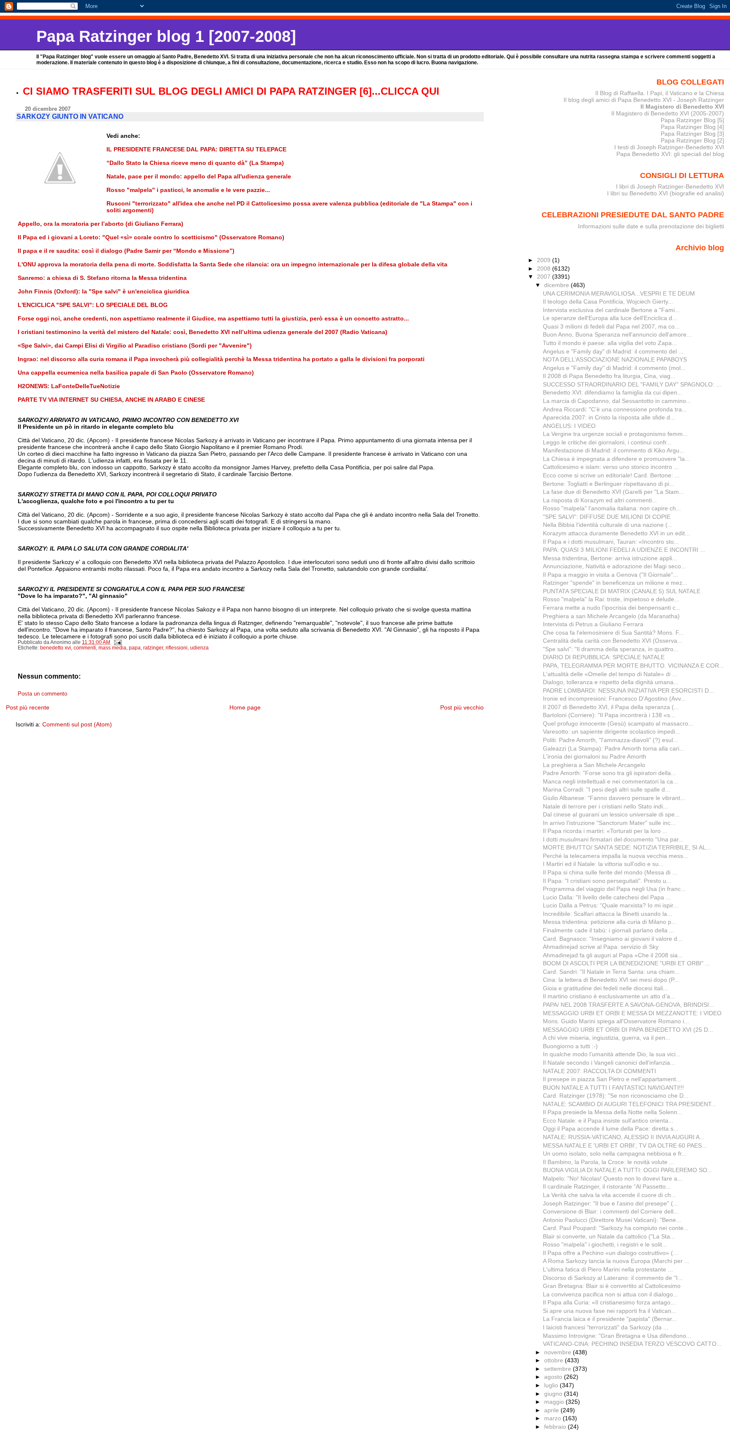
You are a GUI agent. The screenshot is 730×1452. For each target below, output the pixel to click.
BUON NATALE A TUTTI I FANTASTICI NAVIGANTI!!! (613, 1087)
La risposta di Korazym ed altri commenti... (600, 500)
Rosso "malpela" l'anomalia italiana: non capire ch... (612, 508)
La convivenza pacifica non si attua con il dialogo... (610, 1294)
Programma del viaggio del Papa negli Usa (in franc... (614, 888)
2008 (544, 268)
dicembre (557, 285)
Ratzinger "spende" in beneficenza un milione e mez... (615, 582)
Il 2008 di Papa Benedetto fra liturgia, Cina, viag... (609, 376)
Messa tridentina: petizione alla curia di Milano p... (609, 921)
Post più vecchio (462, 707)
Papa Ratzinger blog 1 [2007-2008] (166, 36)
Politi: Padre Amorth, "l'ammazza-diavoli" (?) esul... (610, 740)
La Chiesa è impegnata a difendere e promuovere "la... (616, 458)
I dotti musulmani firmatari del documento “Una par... (613, 839)
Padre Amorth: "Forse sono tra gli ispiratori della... (609, 773)
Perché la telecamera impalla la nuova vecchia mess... (615, 855)
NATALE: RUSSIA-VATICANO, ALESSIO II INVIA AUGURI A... (624, 1137)
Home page (245, 707)
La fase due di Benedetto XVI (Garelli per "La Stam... (613, 491)
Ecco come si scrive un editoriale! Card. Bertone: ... (611, 475)
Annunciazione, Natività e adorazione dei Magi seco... (614, 566)
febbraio (556, 1426)
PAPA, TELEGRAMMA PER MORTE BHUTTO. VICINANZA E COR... (633, 665)
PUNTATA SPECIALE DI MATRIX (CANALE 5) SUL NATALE (621, 591)
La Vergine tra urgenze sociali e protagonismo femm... (615, 433)
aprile (552, 1410)
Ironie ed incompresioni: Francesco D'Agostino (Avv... (614, 698)
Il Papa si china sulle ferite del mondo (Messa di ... (610, 872)
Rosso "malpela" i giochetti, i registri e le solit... (605, 1244)
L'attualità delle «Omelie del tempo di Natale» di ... (610, 674)
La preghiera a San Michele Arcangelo (594, 765)
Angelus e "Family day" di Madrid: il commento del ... (613, 351)
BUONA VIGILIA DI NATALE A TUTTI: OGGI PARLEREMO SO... (627, 1170)
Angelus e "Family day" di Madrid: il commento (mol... (614, 367)
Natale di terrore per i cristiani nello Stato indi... (605, 806)
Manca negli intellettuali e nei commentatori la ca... (610, 781)
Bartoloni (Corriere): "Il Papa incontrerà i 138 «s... (609, 715)
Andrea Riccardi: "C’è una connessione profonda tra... (615, 409)
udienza (199, 647)
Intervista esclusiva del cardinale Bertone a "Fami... (611, 310)
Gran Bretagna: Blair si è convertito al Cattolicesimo (612, 1285)
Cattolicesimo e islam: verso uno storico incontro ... (611, 466)
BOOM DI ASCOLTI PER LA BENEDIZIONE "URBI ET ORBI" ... (626, 963)
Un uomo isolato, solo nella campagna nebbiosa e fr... (614, 1153)
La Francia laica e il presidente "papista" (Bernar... (610, 1318)
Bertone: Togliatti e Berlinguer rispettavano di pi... (608, 483)
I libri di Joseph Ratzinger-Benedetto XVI (670, 186)
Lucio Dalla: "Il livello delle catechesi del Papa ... (607, 897)
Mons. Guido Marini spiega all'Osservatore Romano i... (616, 1021)
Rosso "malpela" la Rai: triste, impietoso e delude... (611, 599)
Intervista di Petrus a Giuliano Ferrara (593, 624)
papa (135, 647)
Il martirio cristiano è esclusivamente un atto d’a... (609, 996)
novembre (558, 1352)
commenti (85, 647)
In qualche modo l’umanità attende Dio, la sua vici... (612, 1054)
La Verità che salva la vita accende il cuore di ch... (609, 1195)
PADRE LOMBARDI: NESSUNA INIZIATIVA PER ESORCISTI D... (628, 690)
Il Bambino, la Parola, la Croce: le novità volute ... (608, 1162)
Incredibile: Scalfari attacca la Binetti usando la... (607, 913)
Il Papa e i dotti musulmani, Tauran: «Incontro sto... (611, 541)
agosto (554, 1376)
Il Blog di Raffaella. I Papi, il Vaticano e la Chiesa (659, 93)
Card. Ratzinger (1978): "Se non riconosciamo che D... (616, 1095)
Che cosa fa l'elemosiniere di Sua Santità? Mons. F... (613, 632)
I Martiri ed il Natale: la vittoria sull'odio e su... (603, 863)
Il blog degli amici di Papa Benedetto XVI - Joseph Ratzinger (644, 99)
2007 (544, 276)
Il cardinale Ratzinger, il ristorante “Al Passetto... (607, 1186)
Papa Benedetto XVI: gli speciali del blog (670, 154)
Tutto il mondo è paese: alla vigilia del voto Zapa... (610, 343)
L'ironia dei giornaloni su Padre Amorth (594, 756)
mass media (112, 647)
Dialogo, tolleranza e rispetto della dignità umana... (610, 682)
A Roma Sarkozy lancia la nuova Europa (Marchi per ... (616, 1260)
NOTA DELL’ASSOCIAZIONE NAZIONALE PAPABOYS (615, 359)
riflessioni (177, 647)
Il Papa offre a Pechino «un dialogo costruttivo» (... (610, 1252)
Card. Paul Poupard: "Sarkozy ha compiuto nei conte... (616, 1228)
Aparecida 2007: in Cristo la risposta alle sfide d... (609, 417)
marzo (553, 1418)
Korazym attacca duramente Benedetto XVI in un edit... (616, 533)
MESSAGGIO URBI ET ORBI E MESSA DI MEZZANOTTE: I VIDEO (632, 1013)
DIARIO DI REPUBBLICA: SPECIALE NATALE (604, 657)
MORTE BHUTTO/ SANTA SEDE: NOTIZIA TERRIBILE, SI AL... (627, 847)
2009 (544, 260)
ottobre (554, 1360)
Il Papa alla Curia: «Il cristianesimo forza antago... (609, 1302)
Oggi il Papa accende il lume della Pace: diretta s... (610, 1128)
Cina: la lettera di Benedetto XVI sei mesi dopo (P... (611, 979)
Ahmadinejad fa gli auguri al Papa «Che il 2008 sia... (613, 955)
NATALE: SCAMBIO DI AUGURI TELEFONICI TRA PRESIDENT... (629, 1104)
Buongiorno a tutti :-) (570, 1046)
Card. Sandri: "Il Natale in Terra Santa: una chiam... (611, 971)
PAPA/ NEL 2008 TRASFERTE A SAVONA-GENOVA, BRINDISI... (628, 1004)
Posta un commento (42, 694)
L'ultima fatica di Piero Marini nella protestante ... (608, 1269)
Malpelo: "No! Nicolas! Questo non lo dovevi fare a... (612, 1178)
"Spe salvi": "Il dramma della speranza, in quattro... (610, 649)
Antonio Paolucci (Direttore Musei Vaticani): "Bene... (612, 1219)
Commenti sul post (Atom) (77, 724)
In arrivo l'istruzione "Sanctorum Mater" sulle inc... (609, 822)
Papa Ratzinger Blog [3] (692, 133)
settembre (558, 1368)
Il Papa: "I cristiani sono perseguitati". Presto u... (607, 880)
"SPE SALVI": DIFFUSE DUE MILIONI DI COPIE (606, 516)
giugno (554, 1393)
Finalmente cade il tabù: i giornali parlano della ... (608, 930)
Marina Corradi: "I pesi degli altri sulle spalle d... (606, 789)
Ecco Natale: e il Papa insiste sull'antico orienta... (608, 1120)
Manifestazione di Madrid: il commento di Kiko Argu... (613, 450)
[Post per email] (117, 642)
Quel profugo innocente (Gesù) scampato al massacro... (618, 723)
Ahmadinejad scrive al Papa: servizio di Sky (601, 946)
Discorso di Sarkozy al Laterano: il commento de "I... (613, 1277)
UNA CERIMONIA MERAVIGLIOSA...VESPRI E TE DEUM (619, 293)
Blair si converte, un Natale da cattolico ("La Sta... (609, 1236)
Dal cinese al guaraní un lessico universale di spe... (611, 814)
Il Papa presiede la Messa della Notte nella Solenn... (612, 1112)
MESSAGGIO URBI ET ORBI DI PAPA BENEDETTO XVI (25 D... (628, 1029)
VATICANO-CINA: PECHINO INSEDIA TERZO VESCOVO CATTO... (632, 1343)
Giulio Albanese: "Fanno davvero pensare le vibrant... (614, 797)
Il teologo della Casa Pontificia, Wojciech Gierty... (608, 301)
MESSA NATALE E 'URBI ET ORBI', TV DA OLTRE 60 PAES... (625, 1145)
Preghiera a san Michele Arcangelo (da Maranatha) (611, 616)
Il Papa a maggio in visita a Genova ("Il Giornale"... (610, 574)
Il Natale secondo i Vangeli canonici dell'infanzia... (609, 1062)
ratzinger (153, 647)
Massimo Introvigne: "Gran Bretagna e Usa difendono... (617, 1335)
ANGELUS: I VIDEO (569, 425)
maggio (555, 1401)
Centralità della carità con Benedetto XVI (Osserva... (612, 640)
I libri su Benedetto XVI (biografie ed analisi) (665, 193)
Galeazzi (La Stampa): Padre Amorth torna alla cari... (613, 748)
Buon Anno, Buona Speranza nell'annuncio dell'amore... (617, 334)
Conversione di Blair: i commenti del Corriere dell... (610, 1211)
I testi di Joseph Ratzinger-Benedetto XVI (669, 147)
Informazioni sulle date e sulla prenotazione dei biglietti (651, 226)
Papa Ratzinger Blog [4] (692, 126)
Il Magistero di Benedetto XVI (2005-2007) (667, 113)
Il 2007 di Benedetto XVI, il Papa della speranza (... (611, 707)
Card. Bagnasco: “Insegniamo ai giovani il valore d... (612, 938)
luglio (552, 1385)
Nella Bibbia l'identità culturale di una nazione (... (608, 524)
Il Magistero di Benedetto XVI (682, 106)
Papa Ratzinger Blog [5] (692, 120)
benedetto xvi (55, 647)
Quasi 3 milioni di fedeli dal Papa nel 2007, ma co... (611, 326)
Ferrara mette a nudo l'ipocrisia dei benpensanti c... (612, 607)
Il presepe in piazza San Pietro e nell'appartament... (612, 1079)
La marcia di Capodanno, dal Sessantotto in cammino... (617, 400)
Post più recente (27, 707)
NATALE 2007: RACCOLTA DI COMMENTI (599, 1071)
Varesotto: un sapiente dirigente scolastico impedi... (611, 731)
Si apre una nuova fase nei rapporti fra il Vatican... (609, 1310)
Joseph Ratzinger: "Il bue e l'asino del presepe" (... (610, 1203)
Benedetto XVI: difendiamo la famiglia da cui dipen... (612, 392)
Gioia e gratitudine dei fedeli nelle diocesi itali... (605, 988)
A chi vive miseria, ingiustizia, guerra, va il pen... (606, 1037)
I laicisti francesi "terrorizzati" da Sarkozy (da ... (605, 1327)
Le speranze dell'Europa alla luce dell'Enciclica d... (610, 318)
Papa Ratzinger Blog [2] (692, 140)
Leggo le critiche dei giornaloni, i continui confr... (607, 442)
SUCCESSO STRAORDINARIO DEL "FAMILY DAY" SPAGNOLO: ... (632, 384)
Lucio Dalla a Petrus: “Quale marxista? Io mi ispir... (610, 905)
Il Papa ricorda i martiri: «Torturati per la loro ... (605, 830)
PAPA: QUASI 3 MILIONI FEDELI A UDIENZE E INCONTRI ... (624, 549)
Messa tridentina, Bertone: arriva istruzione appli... (610, 558)
